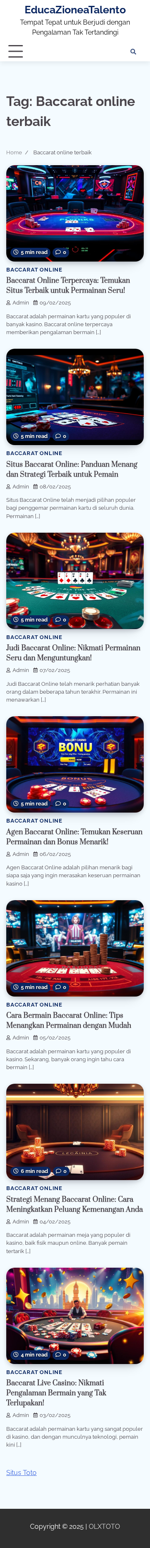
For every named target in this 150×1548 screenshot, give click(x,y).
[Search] (133, 51)
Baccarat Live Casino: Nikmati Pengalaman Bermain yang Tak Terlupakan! (56, 1393)
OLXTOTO (104, 1526)
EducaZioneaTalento (75, 10)
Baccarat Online (34, 270)
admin (20, 303)
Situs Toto (21, 1473)
